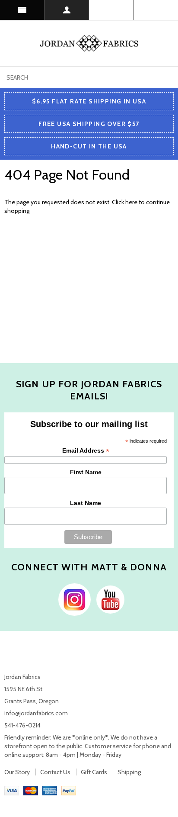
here (131, 202)
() (156, 10)
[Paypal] (68, 790)
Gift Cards (94, 772)
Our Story (17, 772)
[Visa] (11, 790)
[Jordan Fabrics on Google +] (108, 599)
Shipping (129, 772)
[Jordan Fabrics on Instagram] (72, 599)
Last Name (85, 502)
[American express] (49, 790)
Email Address (85, 451)
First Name (86, 472)
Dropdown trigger (66, 10)
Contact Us (55, 772)
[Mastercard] (30, 790)
